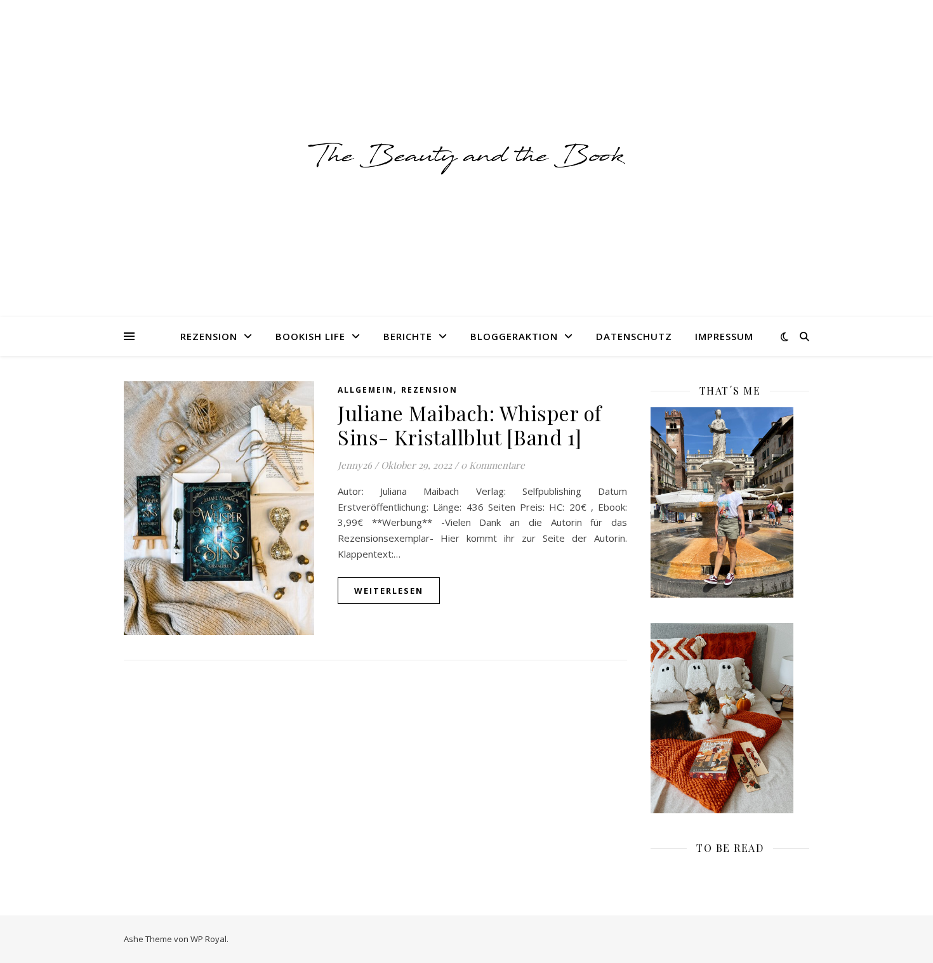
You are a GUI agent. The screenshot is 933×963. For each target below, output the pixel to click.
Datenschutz (634, 336)
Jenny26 (355, 465)
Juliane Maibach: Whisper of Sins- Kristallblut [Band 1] (470, 424)
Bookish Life (310, 336)
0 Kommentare (493, 465)
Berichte (407, 336)
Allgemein (366, 389)
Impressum (724, 336)
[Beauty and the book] (466, 158)
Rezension (208, 336)
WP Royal (208, 939)
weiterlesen (388, 590)
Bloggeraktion (514, 336)
